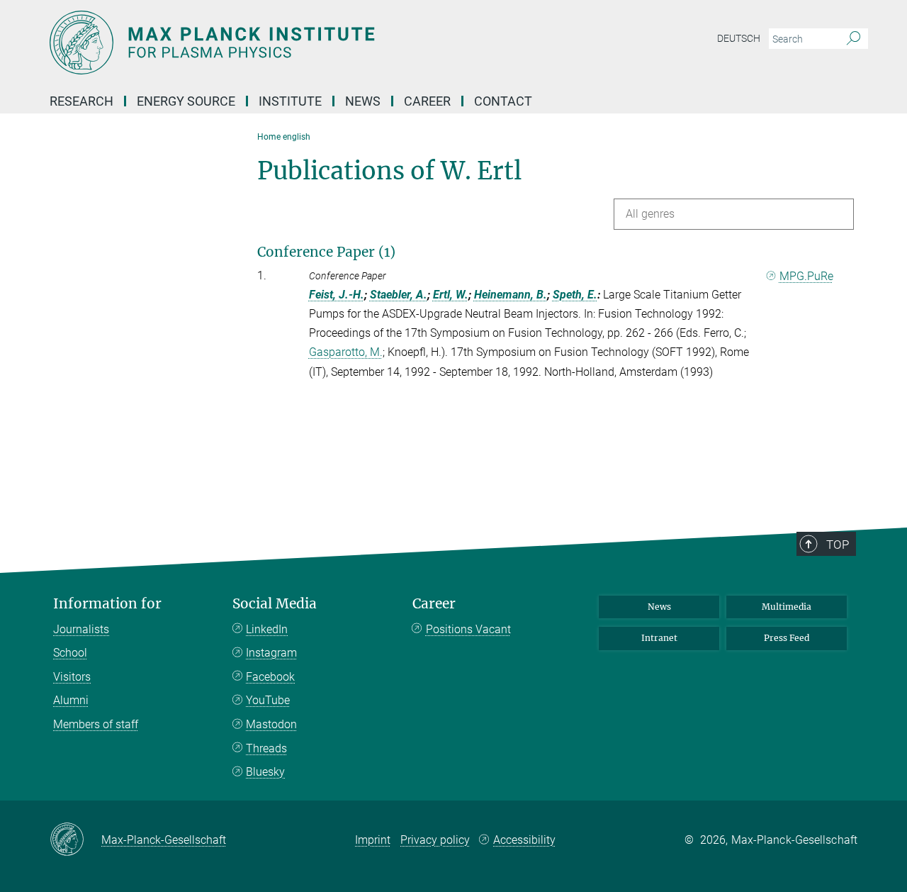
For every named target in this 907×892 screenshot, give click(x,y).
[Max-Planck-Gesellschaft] (75, 840)
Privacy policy (435, 840)
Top (837, 544)
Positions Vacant (468, 629)
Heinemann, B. (510, 294)
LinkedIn (267, 629)
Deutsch (738, 38)
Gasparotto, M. (346, 352)
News (659, 606)
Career (434, 604)
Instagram (271, 652)
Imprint (372, 840)
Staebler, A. (398, 294)
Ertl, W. (450, 294)
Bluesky (265, 772)
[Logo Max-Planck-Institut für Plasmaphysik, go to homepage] (315, 42)
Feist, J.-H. (336, 294)
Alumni (71, 700)
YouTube (268, 700)
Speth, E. (575, 294)
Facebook (270, 677)
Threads (266, 748)
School (70, 652)
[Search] (853, 39)
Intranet (659, 637)
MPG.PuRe (806, 276)
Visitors (72, 677)
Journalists (81, 629)
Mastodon (271, 724)
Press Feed (786, 637)
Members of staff (95, 724)
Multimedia (786, 606)
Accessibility (524, 840)
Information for (107, 604)
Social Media (274, 604)
